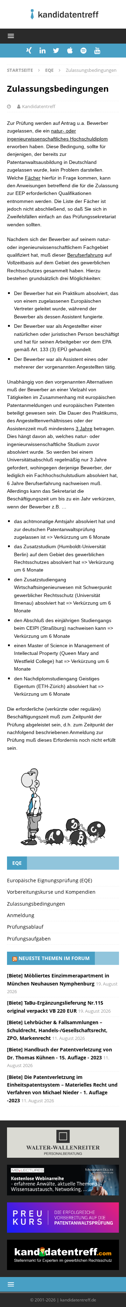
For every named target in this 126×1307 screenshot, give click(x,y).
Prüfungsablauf (25, 926)
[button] (10, 35)
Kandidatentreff (38, 106)
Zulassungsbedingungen (36, 903)
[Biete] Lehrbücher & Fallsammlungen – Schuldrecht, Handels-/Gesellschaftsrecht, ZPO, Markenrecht (57, 1030)
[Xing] (29, 51)
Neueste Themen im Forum (54, 958)
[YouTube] (97, 51)
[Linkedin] (42, 51)
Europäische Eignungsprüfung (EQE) (49, 880)
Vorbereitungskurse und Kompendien (51, 892)
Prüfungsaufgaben (29, 938)
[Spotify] (83, 51)
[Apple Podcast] (70, 51)
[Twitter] (56, 51)
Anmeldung (20, 915)
